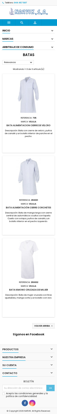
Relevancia (18, 62)
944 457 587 (20, 2)
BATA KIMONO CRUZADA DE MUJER (28, 289)
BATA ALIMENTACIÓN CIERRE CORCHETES (28, 207)
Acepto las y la (27, 395)
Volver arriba (43, 326)
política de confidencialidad (21, 396)
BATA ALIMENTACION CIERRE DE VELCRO (28, 125)
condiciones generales (31, 393)
